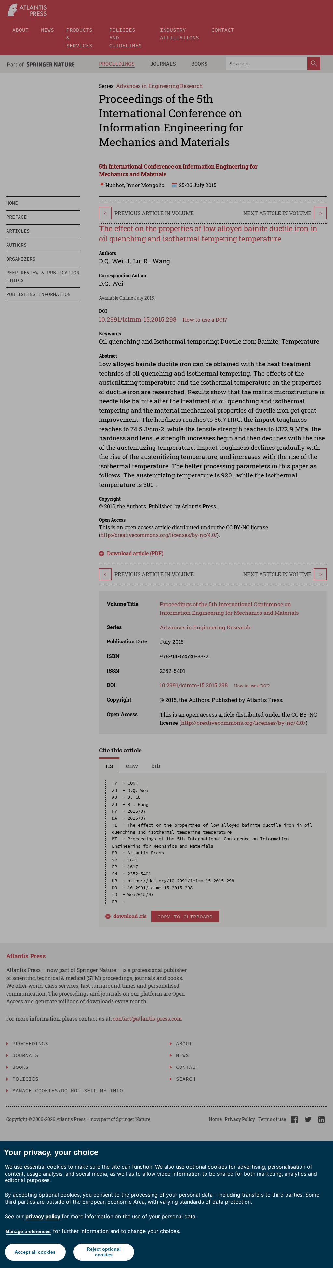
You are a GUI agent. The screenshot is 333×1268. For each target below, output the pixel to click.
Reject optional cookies (104, 1252)
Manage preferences (28, 1231)
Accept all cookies (35, 1252)
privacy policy (42, 1216)
